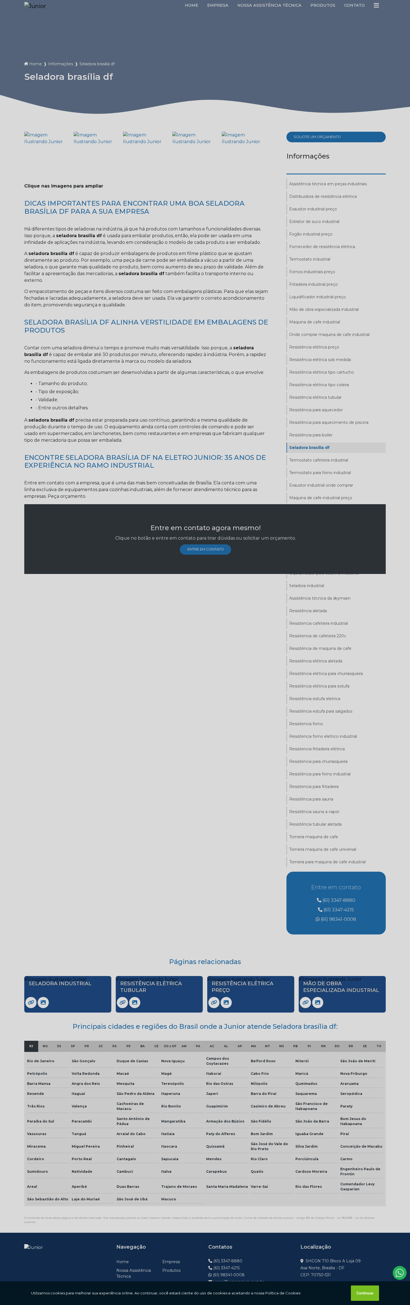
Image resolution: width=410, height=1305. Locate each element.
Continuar (364, 1293)
